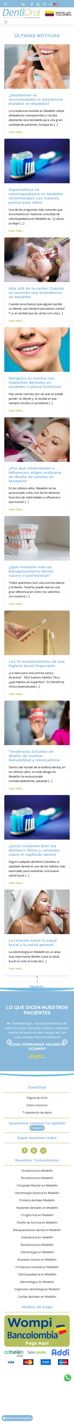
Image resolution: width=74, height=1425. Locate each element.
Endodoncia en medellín (37, 1237)
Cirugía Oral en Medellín (37, 1215)
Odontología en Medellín (37, 1252)
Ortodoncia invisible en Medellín (37, 1267)
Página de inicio (37, 1098)
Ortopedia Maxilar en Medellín (37, 1185)
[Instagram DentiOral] (44, 4)
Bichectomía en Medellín (37, 1245)
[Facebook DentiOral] (33, 4)
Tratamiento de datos (37, 1112)
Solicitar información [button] (18, 1418)
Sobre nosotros (37, 1105)
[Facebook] (25, 1150)
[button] (9, 1042)
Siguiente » (37, 986)
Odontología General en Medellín (37, 1193)
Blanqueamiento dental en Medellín (37, 1230)
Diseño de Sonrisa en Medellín (37, 1222)
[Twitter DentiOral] (38, 4)
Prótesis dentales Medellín (37, 1200)
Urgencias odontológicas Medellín (37, 1289)
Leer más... (16, 132)
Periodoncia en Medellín (37, 1178)
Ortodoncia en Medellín (37, 1171)
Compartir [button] (37, 1128)
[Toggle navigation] (6, 22)
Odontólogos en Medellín (37, 1282)
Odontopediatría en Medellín (37, 1274)
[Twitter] (34, 1150)
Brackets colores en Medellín (37, 1260)
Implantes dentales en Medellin (37, 1208)
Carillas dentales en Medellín (37, 1297)
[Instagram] (43, 1150)
